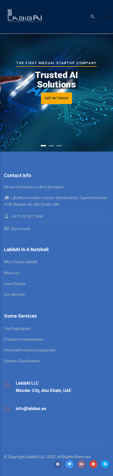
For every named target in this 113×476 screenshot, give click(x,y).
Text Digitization (17, 329)
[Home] (25, 16)
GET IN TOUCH (56, 98)
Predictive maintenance (23, 339)
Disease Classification (22, 361)
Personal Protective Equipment (29, 350)
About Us (11, 273)
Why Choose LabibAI (21, 262)
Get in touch (20, 229)
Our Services (14, 294)
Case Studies (15, 284)
